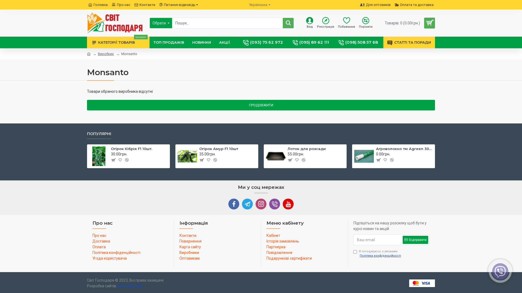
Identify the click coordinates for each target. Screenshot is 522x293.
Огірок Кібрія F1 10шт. (131, 148)
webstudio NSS (130, 286)
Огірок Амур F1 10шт (218, 148)
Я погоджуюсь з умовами (380, 254)
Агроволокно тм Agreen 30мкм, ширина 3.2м (404, 148)
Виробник (106, 54)
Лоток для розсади (307, 148)
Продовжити (261, 105)
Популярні (99, 134)
